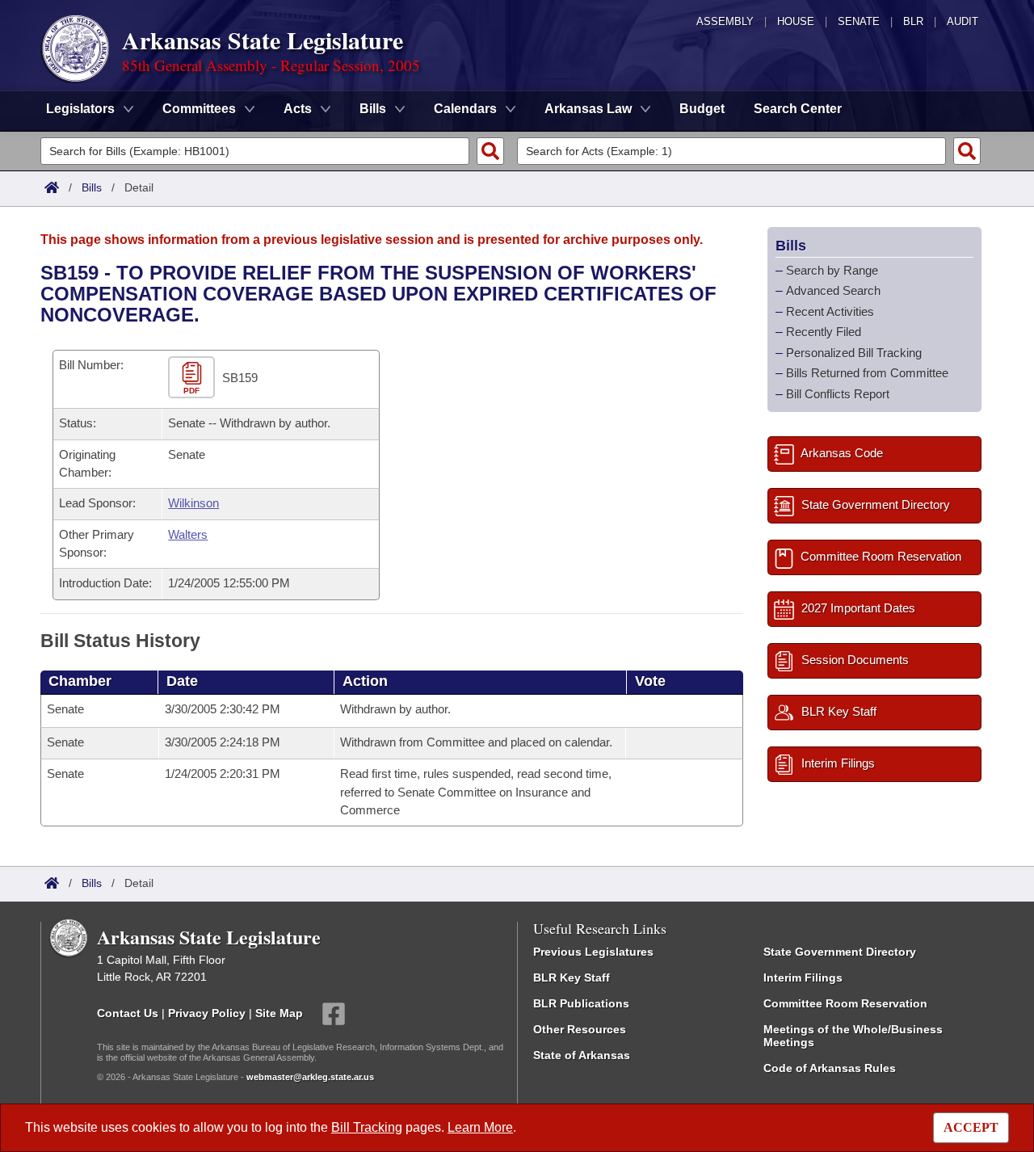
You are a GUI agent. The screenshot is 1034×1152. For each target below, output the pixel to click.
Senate (859, 21)
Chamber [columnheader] (79, 681)
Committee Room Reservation (845, 1003)
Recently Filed (823, 331)
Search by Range (832, 270)
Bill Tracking (366, 1127)
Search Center (798, 109)
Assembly (725, 21)
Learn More (480, 1127)
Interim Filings (803, 977)
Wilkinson (193, 503)
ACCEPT (971, 1127)
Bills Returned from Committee (867, 373)
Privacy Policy (207, 1012)
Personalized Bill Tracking (854, 352)
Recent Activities (830, 311)
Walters (188, 534)
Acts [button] (298, 109)
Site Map (279, 1012)
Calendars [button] (465, 109)
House (795, 21)
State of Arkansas (581, 1055)
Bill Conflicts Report (837, 394)
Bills (92, 187)
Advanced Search (833, 290)
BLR (913, 21)
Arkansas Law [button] (588, 109)
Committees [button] (199, 109)
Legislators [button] (80, 109)
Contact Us (127, 1012)
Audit (962, 21)
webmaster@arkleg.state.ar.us (310, 1077)
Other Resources (579, 1029)
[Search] (490, 151)
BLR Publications (581, 1003)
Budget (702, 109)
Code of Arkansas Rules (829, 1068)
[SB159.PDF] (193, 378)
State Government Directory (839, 951)
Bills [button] (372, 109)
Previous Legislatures (593, 951)
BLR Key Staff (571, 977)
